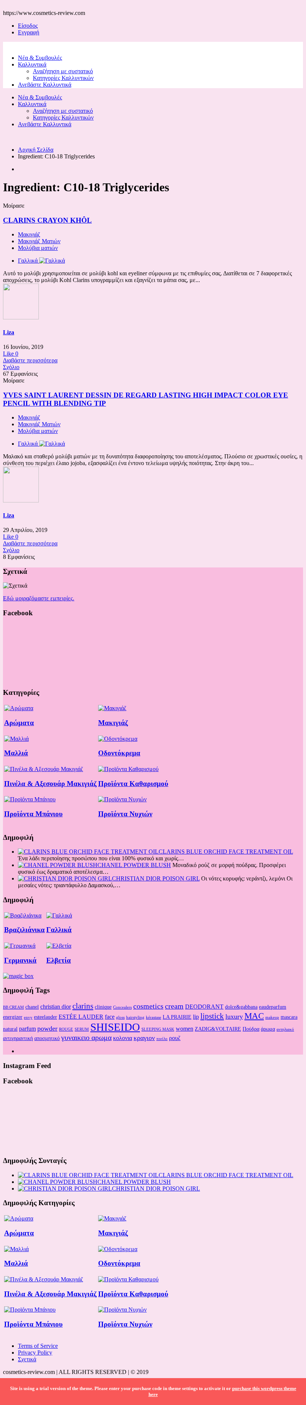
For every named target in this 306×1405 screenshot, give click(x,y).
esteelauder (45, 1017)
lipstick (212, 1016)
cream (174, 1006)
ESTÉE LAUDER (81, 1016)
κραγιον (144, 1038)
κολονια (122, 1038)
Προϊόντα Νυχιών (125, 814)
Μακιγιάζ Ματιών (39, 241)
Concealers (122, 1007)
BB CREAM (13, 1007)
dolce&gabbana (241, 1007)
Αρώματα (19, 723)
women (184, 1028)
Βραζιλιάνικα (24, 930)
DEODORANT (204, 1006)
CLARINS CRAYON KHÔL (47, 220)
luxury (234, 1016)
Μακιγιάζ (29, 234)
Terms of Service (38, 1346)
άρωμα (268, 1029)
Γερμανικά (20, 960)
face (110, 1016)
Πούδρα (251, 1029)
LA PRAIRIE (177, 1017)
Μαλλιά (16, 753)
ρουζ (175, 1038)
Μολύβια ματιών (38, 248)
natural (10, 1029)
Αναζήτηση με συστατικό (63, 71)
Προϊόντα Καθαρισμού (133, 783)
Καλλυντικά (32, 64)
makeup (272, 1017)
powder (47, 1028)
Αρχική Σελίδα (35, 149)
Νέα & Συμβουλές (40, 58)
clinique (103, 1007)
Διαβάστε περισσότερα (30, 360)
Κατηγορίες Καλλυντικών (63, 78)
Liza (8, 332)
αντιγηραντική (18, 1038)
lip (196, 1016)
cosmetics (148, 1006)
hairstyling (135, 1017)
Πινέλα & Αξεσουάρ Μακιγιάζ (50, 783)
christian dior (55, 1006)
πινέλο (162, 1039)
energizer (12, 1017)
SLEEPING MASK (157, 1029)
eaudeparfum (272, 1007)
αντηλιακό (285, 1029)
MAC (254, 1016)
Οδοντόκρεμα (119, 753)
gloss (120, 1017)
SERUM (82, 1029)
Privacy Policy (35, 1352)
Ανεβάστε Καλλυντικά (44, 84)
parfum (27, 1028)
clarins (82, 1006)
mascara (289, 1017)
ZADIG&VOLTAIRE (218, 1029)
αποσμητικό (47, 1038)
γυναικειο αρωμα (86, 1037)
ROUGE (66, 1029)
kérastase (153, 1017)
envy (28, 1017)
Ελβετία (58, 960)
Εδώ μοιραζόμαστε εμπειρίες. (38, 598)
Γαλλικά (59, 930)
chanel (32, 1007)
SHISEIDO (115, 1027)
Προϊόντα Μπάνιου (33, 814)
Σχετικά (27, 1359)
